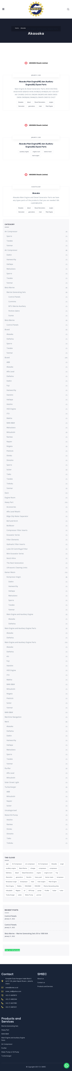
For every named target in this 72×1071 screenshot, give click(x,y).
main (40, 106)
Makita (9, 418)
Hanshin (10, 395)
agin (7, 864)
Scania (11, 315)
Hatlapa (10, 264)
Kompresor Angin (14, 577)
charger (32, 868)
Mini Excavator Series (15, 553)
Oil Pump (31, 890)
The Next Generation (15, 563)
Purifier (8, 768)
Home (17, 28)
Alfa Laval (10, 371)
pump (39, 890)
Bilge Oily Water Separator (17, 516)
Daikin (9, 255)
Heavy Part (9, 502)
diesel (29, 102)
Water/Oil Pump (11, 815)
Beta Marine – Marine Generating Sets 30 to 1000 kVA (26, 933)
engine (51, 102)
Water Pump (29, 895)
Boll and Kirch (12, 521)
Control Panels (14, 297)
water (20, 895)
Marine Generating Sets (16, 292)
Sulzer (9, 469)
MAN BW (37, 886)
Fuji (8, 385)
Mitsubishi (11, 432)
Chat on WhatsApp (12, 950)
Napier (9, 441)
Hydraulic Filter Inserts (16, 544)
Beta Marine (10, 287)
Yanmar (10, 245)
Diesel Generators (40, 102)
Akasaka (20, 102)
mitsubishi (9, 890)
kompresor (60, 877)
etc (8, 656)
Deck (7, 493)
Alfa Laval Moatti (13, 511)
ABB (8, 362)
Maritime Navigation (13, 717)
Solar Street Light (12, 782)
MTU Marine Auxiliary (17, 306)
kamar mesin (48, 151)
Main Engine (49, 106)
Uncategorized (11, 810)
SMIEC (42, 974)
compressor (42, 868)
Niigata (9, 446)
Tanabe (10, 241)
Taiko (9, 474)
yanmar (38, 895)
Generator (21, 106)
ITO (8, 413)
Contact (7, 974)
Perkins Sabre (14, 311)
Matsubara (11, 269)
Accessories (11, 507)
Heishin (10, 404)
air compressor (30, 864)
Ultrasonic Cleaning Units (17, 567)
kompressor (24, 881)
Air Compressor (11, 231)
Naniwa (10, 437)
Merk (7, 722)
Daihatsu (10, 339)
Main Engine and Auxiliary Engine (20, 614)
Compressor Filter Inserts (17, 530)
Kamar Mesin (10, 572)
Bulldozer (10, 525)
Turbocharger (10, 787)
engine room (36, 151)
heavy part (38, 877)
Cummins (12, 301)
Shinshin (10, 460)
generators (31, 106)
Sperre (9, 236)
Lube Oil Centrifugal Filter (17, 549)
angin (62, 864)
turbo (61, 890)
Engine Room (10, 497)
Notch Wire (11, 558)
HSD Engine (11, 409)
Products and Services (11, 1020)
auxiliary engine (24, 151)
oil (24, 890)
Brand (7, 329)
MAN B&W (11, 423)
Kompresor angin (11, 881)
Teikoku (10, 483)
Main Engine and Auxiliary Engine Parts (42, 29)
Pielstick (10, 451)
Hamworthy (11, 259)
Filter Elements (13, 539)
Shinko (9, 455)
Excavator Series (13, 535)
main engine (35, 155)
